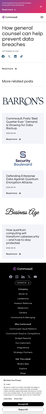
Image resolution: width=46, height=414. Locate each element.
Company (23, 289)
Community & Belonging (23, 317)
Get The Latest (23, 359)
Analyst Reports (23, 338)
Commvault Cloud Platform (23, 329)
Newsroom (23, 308)
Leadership (23, 298)
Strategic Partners (23, 352)
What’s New (23, 364)
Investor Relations (23, 303)
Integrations (23, 347)
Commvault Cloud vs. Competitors (23, 333)
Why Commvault (23, 324)
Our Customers (23, 343)
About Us (23, 294)
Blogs (23, 373)
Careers (23, 312)
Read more (7, 9)
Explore (23, 368)
